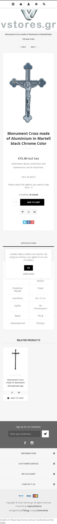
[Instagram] (32, 443)
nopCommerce (34, 506)
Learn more (28, 273)
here (41, 167)
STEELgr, (25, 510)
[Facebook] (25, 443)
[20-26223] (15, 359)
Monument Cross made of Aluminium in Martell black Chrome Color (15, 384)
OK (28, 268)
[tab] (28, 243)
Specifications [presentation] (28, 243)
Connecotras (42, 510)
